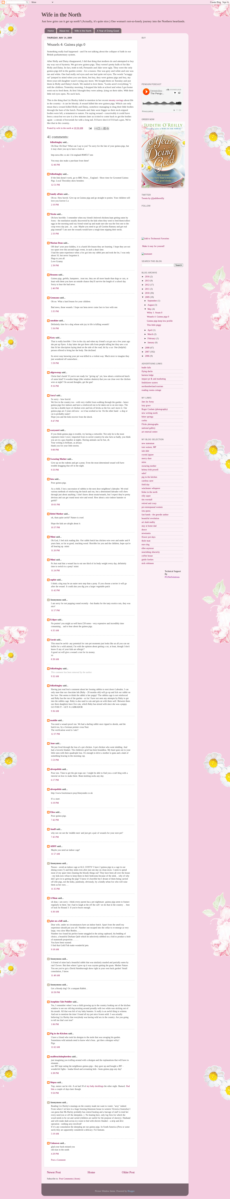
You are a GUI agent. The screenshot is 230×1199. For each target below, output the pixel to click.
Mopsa (53, 1082)
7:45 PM (55, 837)
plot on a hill (56, 921)
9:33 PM (55, 470)
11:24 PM (55, 570)
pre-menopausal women (152, 507)
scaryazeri (55, 430)
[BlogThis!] (98, 128)
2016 (147, 276)
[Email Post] (90, 128)
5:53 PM (55, 760)
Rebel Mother (56, 514)
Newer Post (54, 1172)
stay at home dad (149, 526)
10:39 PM (55, 992)
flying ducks (147, 371)
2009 (147, 297)
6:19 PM (55, 803)
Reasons (54, 275)
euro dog (145, 544)
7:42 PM (55, 820)
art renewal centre (149, 432)
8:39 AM (55, 659)
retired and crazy (149, 503)
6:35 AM (55, 630)
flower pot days (148, 537)
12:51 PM (55, 185)
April (150, 330)
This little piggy (154, 325)
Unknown (54, 1143)
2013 (147, 281)
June (52, 743)
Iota (52, 479)
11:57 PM (55, 610)
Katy (52, 338)
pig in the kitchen (149, 477)
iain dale (145, 451)
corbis (144, 420)
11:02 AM (55, 1047)
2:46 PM (55, 288)
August (151, 305)
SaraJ (53, 395)
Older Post (128, 1172)
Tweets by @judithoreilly (153, 198)
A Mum (53, 898)
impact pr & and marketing (154, 379)
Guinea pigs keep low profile (160, 321)
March (151, 334)
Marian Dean (56, 243)
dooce (144, 529)
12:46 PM (55, 165)
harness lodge (147, 375)
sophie (53, 580)
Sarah (53, 640)
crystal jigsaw (148, 454)
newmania (146, 533)
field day (145, 484)
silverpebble (55, 769)
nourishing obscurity (151, 552)
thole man (146, 541)
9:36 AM (55, 711)
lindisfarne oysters (150, 382)
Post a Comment (58, 1160)
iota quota (146, 511)
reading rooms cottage (151, 390)
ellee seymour (148, 548)
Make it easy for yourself (153, 246)
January (151, 342)
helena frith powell (150, 470)
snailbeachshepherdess (60, 1056)
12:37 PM (55, 734)
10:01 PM (55, 504)
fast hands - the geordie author (155, 514)
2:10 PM (55, 205)
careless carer (147, 481)
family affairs (56, 194)
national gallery (148, 428)
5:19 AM (55, 1134)
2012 (147, 285)
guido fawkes (147, 559)
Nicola (53, 214)
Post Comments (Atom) (69, 1179)
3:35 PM (55, 311)
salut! (144, 473)
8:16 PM (55, 386)
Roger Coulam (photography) (155, 409)
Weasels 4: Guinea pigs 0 (158, 317)
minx (144, 462)
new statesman (148, 443)
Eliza (52, 812)
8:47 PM (55, 421)
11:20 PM (55, 550)
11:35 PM (55, 889)
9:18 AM (55, 949)
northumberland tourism (152, 386)
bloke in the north (149, 492)
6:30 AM (55, 912)
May (150, 309)
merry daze (146, 458)
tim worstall (147, 499)
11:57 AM (55, 854)
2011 (147, 289)
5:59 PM (55, 363)
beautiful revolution (150, 518)
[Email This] (95, 128)
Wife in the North (61, 14)
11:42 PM (55, 590)
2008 (147, 348)
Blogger (131, 1191)
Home (51, 30)
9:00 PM (55, 450)
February (152, 338)
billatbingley (56, 142)
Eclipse (53, 620)
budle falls (146, 367)
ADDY (53, 846)
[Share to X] (101, 128)
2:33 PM (55, 234)
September (153, 301)
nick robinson (148, 563)
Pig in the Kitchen (59, 1033)
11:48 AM (55, 975)
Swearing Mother (58, 459)
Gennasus (54, 298)
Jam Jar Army (148, 402)
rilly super (146, 496)
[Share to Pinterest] (107, 128)
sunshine (54, 320)
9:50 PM (55, 1093)
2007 (147, 352)
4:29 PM (55, 1154)
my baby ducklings (95, 1086)
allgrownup (55, 372)
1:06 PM (55, 1024)
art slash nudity (148, 522)
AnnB (53, 829)
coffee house (147, 556)
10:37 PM (55, 527)
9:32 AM (55, 676)
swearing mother (149, 466)
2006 (147, 356)
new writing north (150, 413)
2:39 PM (55, 265)
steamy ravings (116, 100)
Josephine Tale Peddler (61, 1002)
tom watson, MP (149, 447)
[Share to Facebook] (104, 128)
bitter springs (147, 417)
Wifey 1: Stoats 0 (154, 312)
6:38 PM (55, 1073)
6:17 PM (55, 780)
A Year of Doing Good (108, 30)
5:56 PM (55, 328)
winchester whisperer (151, 488)
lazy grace (146, 405)
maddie (53, 720)
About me (64, 30)
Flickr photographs (150, 424)
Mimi (52, 537)
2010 (147, 293)
